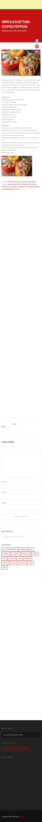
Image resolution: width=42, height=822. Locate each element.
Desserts (25, 554)
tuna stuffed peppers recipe (10, 189)
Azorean (23, 549)
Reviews (28, 558)
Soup (4, 567)
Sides (30, 563)
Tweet (14, 424)
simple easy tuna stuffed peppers (28, 186)
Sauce (13, 563)
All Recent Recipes (14, 181)
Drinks (35, 554)
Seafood (22, 563)
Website (4, 503)
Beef (31, 549)
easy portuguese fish (14, 184)
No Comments (20, 30)
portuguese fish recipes (28, 184)
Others (34, 181)
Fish (29, 181)
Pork (19, 558)
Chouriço (24, 181)
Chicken (6, 554)
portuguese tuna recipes (9, 186)
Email (4, 492)
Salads (5, 563)
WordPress (22, 816)
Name (4, 482)
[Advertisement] (21, 218)
